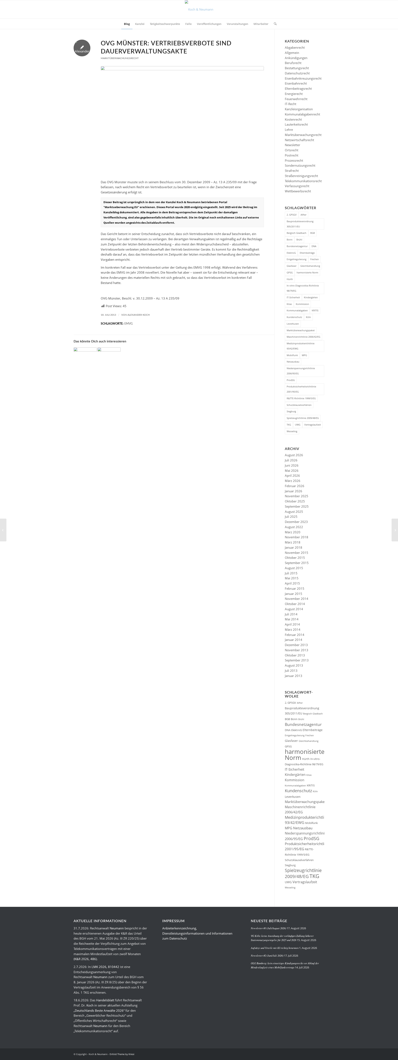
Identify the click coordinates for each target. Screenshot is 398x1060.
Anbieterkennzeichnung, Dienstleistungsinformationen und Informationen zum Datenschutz (197, 933)
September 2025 (297, 506)
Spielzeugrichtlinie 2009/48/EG (303, 418)
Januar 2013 (293, 676)
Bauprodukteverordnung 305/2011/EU (300, 224)
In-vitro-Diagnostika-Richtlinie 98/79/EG (303, 288)
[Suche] (274, 24)
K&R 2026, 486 (85, 959)
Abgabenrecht (295, 47)
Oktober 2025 (295, 501)
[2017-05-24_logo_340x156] (199, 9)
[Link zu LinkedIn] (315, 1054)
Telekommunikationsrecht (303, 181)
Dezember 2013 (296, 645)
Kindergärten (311, 297)
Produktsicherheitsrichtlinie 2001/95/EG (301, 389)
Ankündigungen (296, 58)
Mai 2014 (291, 619)
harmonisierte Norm (307, 272)
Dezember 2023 (296, 522)
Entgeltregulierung (296, 259)
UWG (297, 424)
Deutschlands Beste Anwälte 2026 (99, 1010)
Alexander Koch (138, 315)
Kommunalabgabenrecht (302, 114)
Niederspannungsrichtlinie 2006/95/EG (301, 371)
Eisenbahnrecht (296, 83)
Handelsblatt (105, 1000)
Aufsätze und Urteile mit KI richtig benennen (274, 948)
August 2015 (294, 568)
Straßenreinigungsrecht (301, 176)
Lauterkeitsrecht (296, 124)
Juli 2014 (291, 614)
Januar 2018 (293, 547)
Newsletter (292, 145)
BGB (312, 232)
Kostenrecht (293, 119)
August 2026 (294, 455)
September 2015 (297, 563)
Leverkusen (293, 323)
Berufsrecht (293, 63)
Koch (89, 1005)
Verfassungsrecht (297, 186)
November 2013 (296, 650)
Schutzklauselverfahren (299, 404)
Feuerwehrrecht (296, 99)
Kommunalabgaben (297, 310)
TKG (289, 424)
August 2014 (294, 609)
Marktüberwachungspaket (301, 330)
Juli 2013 (291, 670)
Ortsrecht (291, 150)
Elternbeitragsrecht (298, 88)
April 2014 (292, 624)
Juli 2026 (291, 460)
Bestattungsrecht (297, 68)
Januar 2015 (293, 594)
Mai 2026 (291, 470)
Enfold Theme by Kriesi (122, 1054)
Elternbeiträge (307, 252)
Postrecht (291, 155)
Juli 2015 (291, 573)
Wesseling (292, 431)
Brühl (299, 239)
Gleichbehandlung (310, 265)
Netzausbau (293, 361)
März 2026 (292, 481)
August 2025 (294, 511)
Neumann (117, 928)
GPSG (290, 272)
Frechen (314, 259)
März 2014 (292, 629)
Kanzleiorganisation (299, 109)
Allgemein (292, 53)
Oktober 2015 (295, 557)
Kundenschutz (294, 317)
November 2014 (296, 599)
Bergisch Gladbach (296, 232)
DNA (314, 246)
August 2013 (294, 665)
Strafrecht (292, 171)
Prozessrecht (294, 160)
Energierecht (294, 94)
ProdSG (291, 380)
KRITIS (315, 310)
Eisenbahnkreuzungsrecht (303, 78)
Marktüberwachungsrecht (120, 58)
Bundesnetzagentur (297, 246)
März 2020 (292, 532)
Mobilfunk (292, 355)
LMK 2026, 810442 (105, 967)
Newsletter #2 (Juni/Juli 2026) (267, 955)
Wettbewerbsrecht (298, 191)
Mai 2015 (291, 578)
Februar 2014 (294, 635)
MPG (304, 355)
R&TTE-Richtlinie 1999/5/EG (301, 398)
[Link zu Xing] (309, 1054)
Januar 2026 (293, 491)
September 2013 (297, 660)
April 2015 (292, 583)
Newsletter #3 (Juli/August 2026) (268, 928)
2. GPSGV (292, 214)
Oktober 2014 (295, 604)
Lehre (289, 129)
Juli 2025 (291, 516)
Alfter (303, 214)
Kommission (302, 304)
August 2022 (294, 527)
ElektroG (291, 252)
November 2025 (296, 496)
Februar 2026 (294, 486)
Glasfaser (291, 265)
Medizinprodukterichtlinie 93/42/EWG (300, 346)
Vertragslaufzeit (312, 424)
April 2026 (292, 475)
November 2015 (296, 553)
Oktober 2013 (295, 655)
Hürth (290, 279)
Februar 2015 (294, 588)
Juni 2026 (291, 465)
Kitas (289, 304)
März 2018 (292, 542)
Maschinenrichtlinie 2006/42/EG (303, 336)
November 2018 (296, 537)
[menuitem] (126, 24)
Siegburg (291, 411)
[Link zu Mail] (321, 1054)
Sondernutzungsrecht (300, 165)
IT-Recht (290, 104)
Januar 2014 (293, 640)
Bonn (289, 239)
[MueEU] (182, 120)
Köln (308, 317)
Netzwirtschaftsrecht (299, 140)
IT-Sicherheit (293, 297)
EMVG (128, 323)
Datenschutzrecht (297, 73)
